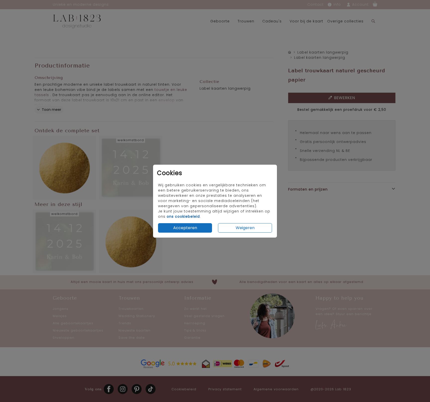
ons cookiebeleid (183, 216)
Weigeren (245, 228)
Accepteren (185, 228)
